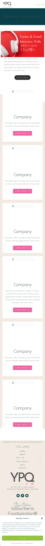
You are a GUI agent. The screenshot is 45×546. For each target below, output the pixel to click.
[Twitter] (22, 495)
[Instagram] (27, 495)
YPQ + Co (20, 458)
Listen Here (22, 77)
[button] (42, 518)
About (22, 454)
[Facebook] (18, 495)
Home (22, 451)
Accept (22, 538)
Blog (22, 465)
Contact (22, 468)
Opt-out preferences (17, 543)
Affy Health (22, 461)
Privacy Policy (29, 543)
